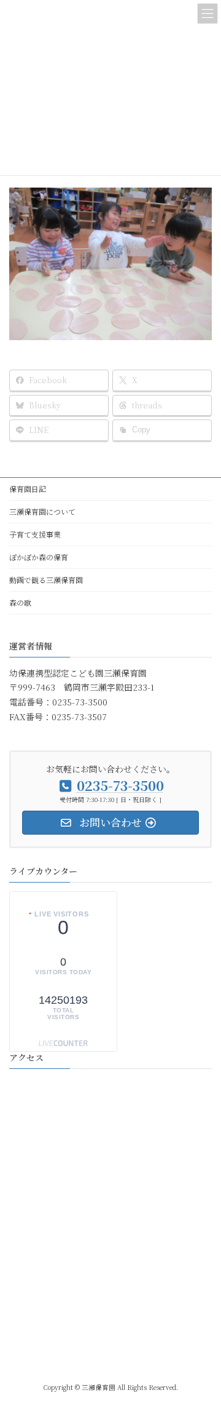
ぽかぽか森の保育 (38, 557)
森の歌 (20, 602)
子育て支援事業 (35, 534)
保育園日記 (27, 488)
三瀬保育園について (42, 511)
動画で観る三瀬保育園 (46, 579)
